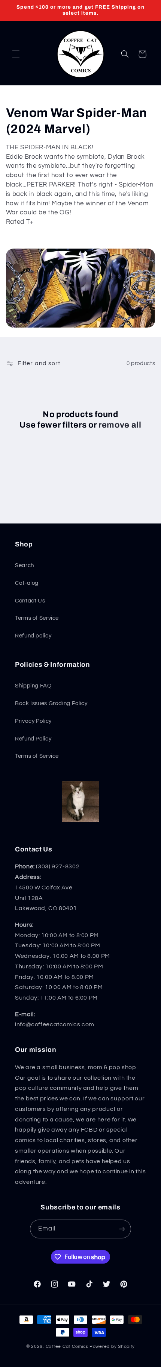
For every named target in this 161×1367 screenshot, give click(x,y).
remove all (120, 424)
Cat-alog (27, 583)
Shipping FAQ (33, 686)
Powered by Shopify (112, 1346)
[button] (15, 54)
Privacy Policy (33, 721)
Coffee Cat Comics (67, 1346)
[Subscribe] (122, 1229)
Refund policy (33, 636)
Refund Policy (33, 739)
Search (24, 565)
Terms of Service (37, 618)
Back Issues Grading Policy (51, 703)
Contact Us (30, 601)
